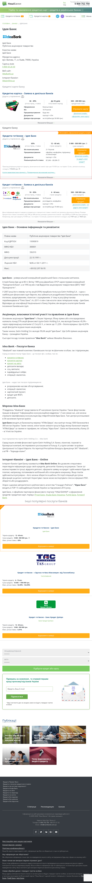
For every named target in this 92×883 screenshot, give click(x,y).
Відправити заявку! (46, 546)
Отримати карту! (80, 109)
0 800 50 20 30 (8, 66)
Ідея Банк (20, 878)
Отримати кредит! (81, 151)
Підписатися (17, 697)
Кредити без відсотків (10, 801)
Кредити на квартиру (10, 793)
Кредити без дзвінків (10, 799)
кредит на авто (14, 363)
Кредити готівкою (13, 16)
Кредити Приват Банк (10, 782)
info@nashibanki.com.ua (48, 825)
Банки (14, 23)
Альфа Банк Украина (55, 494)
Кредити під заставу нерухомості (14, 786)
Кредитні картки (41, 16)
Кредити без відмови (10, 797)
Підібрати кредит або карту (46, 668)
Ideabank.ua (7, 73)
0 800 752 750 (82, 4)
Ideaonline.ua (8, 80)
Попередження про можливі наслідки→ (41, 172)
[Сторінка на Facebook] (36, 831)
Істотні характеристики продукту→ (15, 172)
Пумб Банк (11, 878)
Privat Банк (40, 494)
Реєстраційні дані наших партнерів (17, 841)
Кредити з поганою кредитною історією (17, 784)
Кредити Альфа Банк (10, 788)
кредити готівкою (15, 357)
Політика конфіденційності (13, 848)
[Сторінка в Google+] (51, 831)
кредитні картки (14, 360)
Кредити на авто (9, 791)
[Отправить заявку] (12, 106)
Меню (88, 16)
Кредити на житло (9, 795)
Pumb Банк (71, 494)
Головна (6, 23)
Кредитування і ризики (12, 845)
